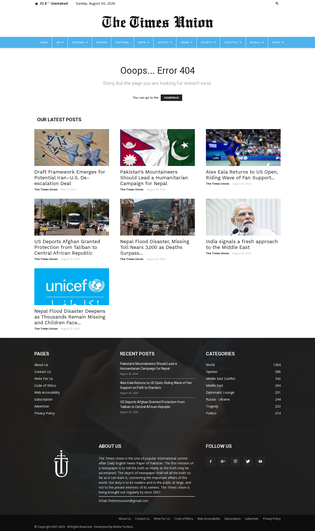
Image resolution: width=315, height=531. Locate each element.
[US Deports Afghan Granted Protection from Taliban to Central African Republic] (71, 217)
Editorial (123, 42)
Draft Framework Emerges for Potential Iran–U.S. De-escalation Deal (69, 177)
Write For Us (43, 378)
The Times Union (46, 189)
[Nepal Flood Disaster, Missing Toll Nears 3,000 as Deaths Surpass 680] (157, 217)
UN (58, 42)
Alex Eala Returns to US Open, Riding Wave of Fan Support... (242, 174)
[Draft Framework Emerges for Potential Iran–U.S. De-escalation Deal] (71, 147)
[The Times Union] (157, 22)
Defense (78, 42)
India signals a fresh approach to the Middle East (242, 244)
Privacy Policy (44, 413)
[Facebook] (210, 461)
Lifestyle (231, 42)
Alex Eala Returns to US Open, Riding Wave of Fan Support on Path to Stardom (156, 385)
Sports (163, 42)
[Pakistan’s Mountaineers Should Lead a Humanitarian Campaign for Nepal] (157, 147)
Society (206, 42)
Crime (185, 42)
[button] (277, 3)
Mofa (142, 42)
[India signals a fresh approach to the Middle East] (243, 217)
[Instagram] (235, 461)
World (255, 42)
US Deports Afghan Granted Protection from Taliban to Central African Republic (67, 247)
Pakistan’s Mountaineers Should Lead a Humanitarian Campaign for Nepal (154, 177)
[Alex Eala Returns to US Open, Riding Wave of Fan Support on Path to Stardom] (243, 147)
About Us (41, 365)
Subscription (43, 399)
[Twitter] (248, 461)
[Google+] (223, 461)
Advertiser (41, 406)
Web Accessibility (47, 392)
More (276, 42)
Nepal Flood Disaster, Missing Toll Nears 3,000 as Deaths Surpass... (154, 247)
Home (44, 42)
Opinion (101, 42)
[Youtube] (260, 461)
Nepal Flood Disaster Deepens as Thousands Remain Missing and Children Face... (69, 316)
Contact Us (42, 371)
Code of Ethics (45, 385)
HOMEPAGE (171, 97)
